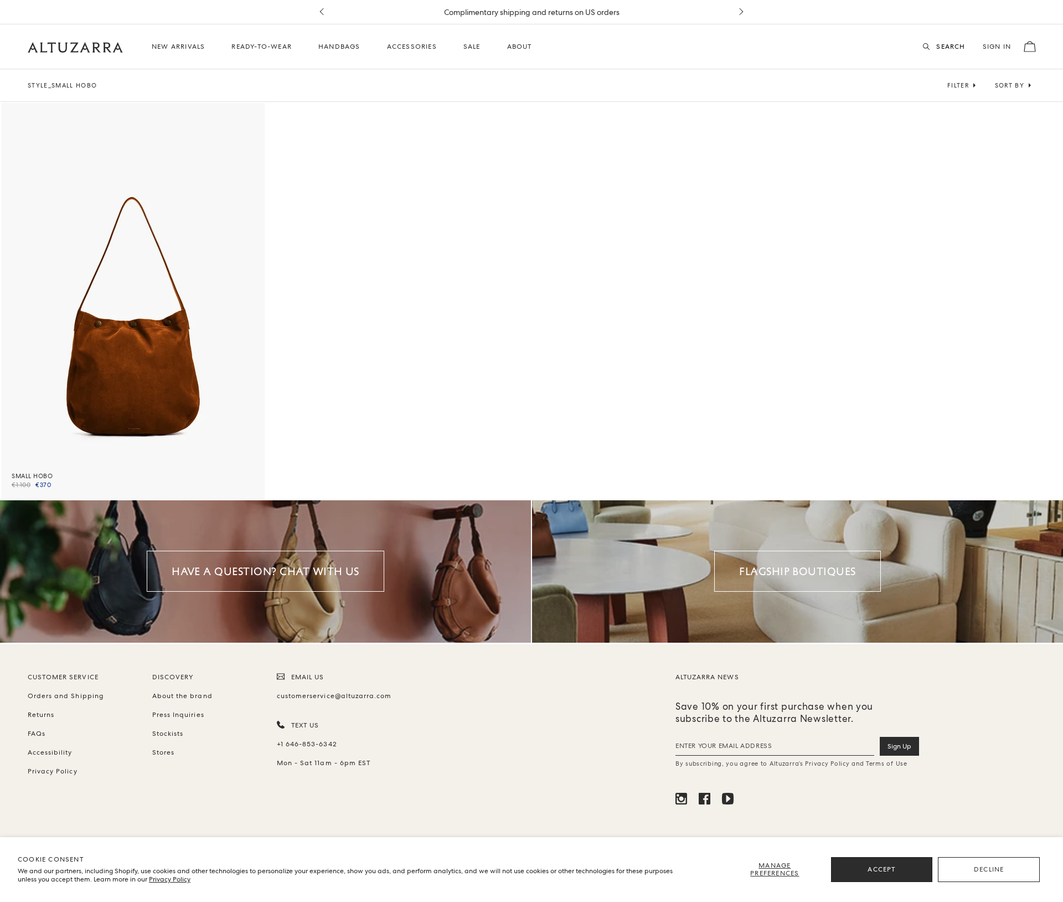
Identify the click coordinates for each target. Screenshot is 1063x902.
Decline (989, 869)
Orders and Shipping (66, 695)
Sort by (1009, 85)
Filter (958, 85)
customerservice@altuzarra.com (332, 695)
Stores (163, 752)
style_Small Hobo (62, 85)
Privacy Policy (169, 879)
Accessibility (50, 752)
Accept (881, 869)
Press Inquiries (178, 714)
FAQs (36, 733)
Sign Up (899, 746)
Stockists (167, 733)
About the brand (182, 695)
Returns (41, 714)
